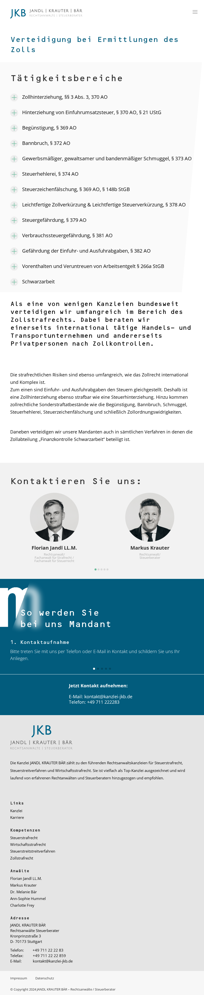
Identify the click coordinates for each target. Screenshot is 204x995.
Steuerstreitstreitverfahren (32, 851)
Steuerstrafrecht (24, 837)
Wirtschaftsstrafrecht (28, 844)
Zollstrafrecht (21, 858)
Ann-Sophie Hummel (28, 898)
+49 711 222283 (103, 702)
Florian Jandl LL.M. (26, 878)
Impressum (19, 978)
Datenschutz (44, 978)
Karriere (17, 817)
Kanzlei (16, 810)
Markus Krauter (23, 885)
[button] (96, 569)
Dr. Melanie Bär (23, 891)
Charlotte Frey (22, 905)
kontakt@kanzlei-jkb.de (108, 696)
